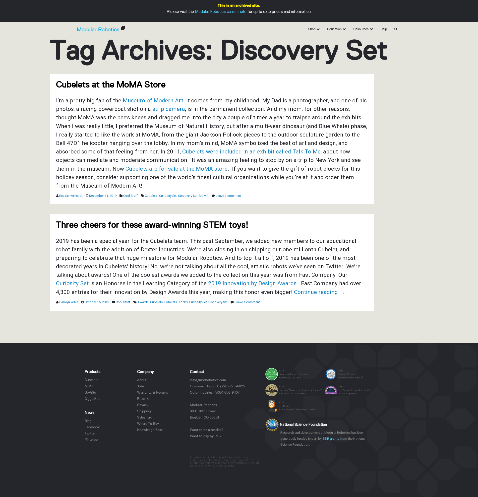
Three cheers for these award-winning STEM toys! (152, 225)
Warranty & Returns (152, 392)
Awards (143, 302)
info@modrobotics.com (208, 380)
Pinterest (91, 439)
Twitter (90, 433)
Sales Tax (144, 417)
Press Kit (144, 399)
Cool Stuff (130, 196)
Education (335, 28)
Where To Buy (148, 424)
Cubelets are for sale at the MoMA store (176, 168)
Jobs (140, 386)
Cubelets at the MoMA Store (111, 84)
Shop (312, 28)
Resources (361, 28)
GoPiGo (90, 392)
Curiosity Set (168, 196)
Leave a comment (228, 196)
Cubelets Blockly (176, 302)
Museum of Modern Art (153, 100)
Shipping (144, 411)
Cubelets (151, 196)
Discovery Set (187, 196)
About (141, 380)
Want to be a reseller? (207, 430)
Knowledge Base (150, 430)
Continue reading (319, 292)
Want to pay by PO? (205, 436)
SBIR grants (330, 438)
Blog (88, 421)
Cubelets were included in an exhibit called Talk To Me (251, 151)
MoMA (204, 196)
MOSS (90, 386)
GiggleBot (92, 399)
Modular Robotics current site (220, 11)
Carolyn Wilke (68, 302)
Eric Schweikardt (71, 196)
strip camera (168, 109)
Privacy (142, 405)
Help (383, 28)
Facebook (92, 427)
